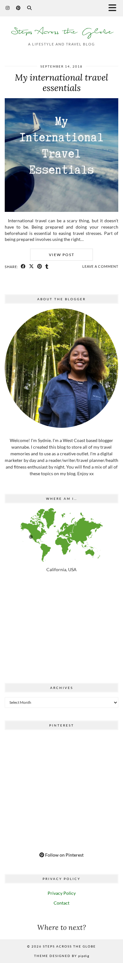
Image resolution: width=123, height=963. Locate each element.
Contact (61, 903)
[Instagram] (8, 7)
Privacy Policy (62, 893)
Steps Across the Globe (62, 32)
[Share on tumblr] (47, 266)
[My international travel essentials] (61, 210)
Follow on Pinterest (64, 855)
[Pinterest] (18, 7)
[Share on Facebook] (23, 266)
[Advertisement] (61, 629)
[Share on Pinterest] (40, 266)
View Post (61, 254)
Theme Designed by (61, 956)
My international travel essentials (61, 83)
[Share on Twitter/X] (31, 266)
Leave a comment (100, 266)
